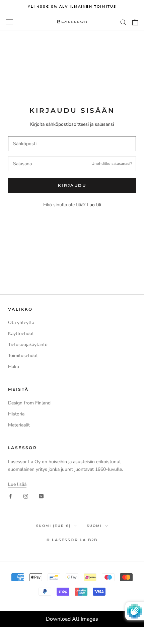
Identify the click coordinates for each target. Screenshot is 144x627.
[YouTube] (41, 496)
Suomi (94, 526)
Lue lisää (17, 484)
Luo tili (94, 205)
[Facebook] (10, 496)
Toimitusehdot (23, 355)
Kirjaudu (72, 185)
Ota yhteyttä (21, 322)
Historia (16, 414)
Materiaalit (19, 425)
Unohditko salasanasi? (111, 163)
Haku (13, 366)
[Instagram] (25, 496)
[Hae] (123, 22)
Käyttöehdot (21, 333)
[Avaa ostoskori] (135, 22)
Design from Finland (29, 403)
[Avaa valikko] (9, 21)
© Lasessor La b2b (72, 540)
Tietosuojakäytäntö (28, 344)
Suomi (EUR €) (53, 526)
